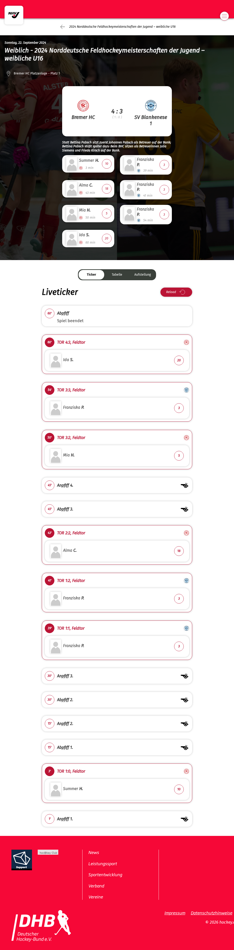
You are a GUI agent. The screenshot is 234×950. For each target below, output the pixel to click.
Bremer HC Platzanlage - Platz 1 (37, 73)
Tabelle (117, 275)
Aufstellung (142, 275)
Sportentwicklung (105, 874)
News (93, 852)
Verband (96, 886)
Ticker (91, 275)
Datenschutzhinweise (211, 913)
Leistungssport (102, 863)
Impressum (174, 913)
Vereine (95, 897)
